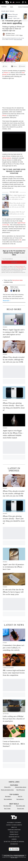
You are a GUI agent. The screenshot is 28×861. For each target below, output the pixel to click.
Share (6, 66)
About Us (14, 827)
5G (20, 240)
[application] (14, 140)
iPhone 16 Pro (7, 787)
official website (6, 158)
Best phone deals (7, 805)
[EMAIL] (19, 291)
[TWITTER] (14, 291)
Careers (14, 839)
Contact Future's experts (14, 825)
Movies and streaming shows (7, 789)
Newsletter (23, 66)
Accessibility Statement (14, 822)
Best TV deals (7, 808)
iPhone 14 (7, 72)
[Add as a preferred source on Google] (14, 849)
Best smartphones (8, 799)
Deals (11, 6)
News (21, 35)
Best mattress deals (20, 805)
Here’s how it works (18, 39)
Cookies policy (14, 834)
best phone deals (17, 280)
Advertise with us (14, 836)
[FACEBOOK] (11, 291)
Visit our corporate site (19, 855)
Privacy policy (14, 832)
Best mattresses (20, 799)
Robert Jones (11, 33)
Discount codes (20, 808)
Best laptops (8, 796)
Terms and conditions (14, 829)
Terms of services (19, 266)
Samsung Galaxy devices (20, 787)
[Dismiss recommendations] (26, 11)
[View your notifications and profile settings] (10, 2)
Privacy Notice (20, 267)
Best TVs (20, 796)
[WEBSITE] (17, 291)
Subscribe (18, 2)
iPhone (4, 115)
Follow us (15, 66)
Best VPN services (21, 789)
